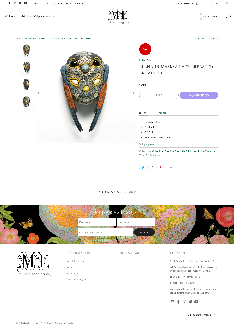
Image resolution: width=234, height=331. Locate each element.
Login (216, 3)
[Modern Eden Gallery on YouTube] (25, 3)
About (162, 112)
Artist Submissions (76, 261)
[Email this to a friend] (170, 167)
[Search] (225, 16)
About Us (72, 267)
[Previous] (39, 93)
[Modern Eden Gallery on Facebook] (9, 3)
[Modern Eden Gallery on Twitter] (20, 3)
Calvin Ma (145, 59)
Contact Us (72, 273)
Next (213, 38)
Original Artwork (154, 155)
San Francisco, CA (39, 3)
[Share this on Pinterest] (161, 167)
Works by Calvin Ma (204, 151)
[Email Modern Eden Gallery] (4, 3)
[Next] (133, 93)
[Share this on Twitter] (143, 167)
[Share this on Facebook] (152, 167)
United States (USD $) (187, 3)
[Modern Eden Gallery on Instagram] (14, 3)
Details (143, 112)
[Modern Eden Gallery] (118, 16)
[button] (11, 16)
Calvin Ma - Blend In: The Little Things (172, 151)
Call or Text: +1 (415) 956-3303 (69, 3)
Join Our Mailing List (77, 279)
